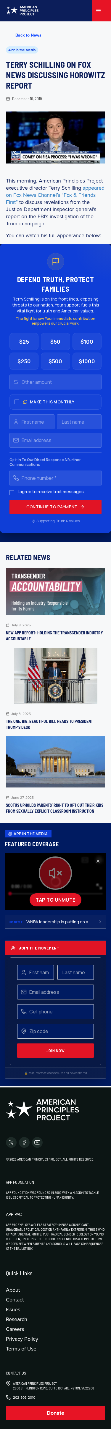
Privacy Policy (22, 1338)
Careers (15, 1329)
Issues (13, 1309)
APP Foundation (20, 1182)
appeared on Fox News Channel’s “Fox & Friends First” (55, 195)
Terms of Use (21, 1348)
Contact (15, 1299)
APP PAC (14, 1214)
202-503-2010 (24, 1397)
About (13, 1289)
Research (16, 1319)
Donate (55, 1413)
